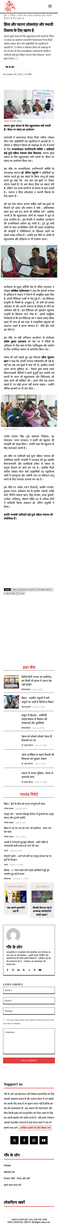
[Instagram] (34, 1140)
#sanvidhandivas (44, 589)
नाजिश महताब (8, 808)
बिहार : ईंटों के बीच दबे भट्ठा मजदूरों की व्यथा (24, 803)
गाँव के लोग (9, 67)
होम (5, 15)
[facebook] (7, 969)
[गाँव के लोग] (13, 935)
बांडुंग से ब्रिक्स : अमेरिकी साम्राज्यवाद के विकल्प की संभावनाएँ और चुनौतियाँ (34, 719)
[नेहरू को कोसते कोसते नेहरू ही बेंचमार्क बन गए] (11, 740)
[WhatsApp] (21, 83)
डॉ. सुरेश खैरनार (27, 745)
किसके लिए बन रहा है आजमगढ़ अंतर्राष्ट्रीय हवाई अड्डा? (42, 911)
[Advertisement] (29, 633)
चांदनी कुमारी (26, 707)
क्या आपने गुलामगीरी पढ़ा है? (16, 909)
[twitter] (29, 969)
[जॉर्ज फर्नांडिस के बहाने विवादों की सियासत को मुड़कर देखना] (11, 758)
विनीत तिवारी (25, 689)
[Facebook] (7, 83)
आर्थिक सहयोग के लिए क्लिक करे (35, 1127)
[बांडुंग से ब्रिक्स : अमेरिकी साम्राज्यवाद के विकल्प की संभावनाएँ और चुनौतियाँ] (11, 720)
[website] (34, 969)
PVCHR (21, 593)
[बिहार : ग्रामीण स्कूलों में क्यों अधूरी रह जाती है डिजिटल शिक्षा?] (11, 702)
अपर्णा (6, 850)
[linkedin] (18, 969)
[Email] (28, 83)
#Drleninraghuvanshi (23, 589)
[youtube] (40, 969)
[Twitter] (14, 83)
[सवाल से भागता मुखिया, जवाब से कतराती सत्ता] (11, 777)
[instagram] (13, 969)
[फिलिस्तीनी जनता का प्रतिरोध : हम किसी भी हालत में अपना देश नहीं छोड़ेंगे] (11, 682)
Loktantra (10, 593)
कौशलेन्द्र (7, 878)
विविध (12, 15)
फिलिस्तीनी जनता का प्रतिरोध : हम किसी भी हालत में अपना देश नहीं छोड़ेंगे (37, 680)
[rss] (24, 969)
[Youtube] (43, 1140)
